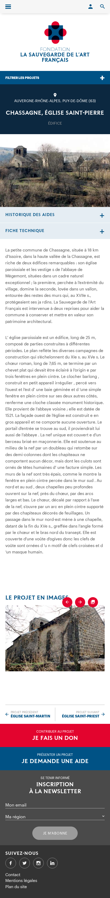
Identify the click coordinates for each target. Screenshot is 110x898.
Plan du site (16, 886)
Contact (12, 874)
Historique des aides (30, 215)
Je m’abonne (55, 833)
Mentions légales (21, 880)
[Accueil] (55, 42)
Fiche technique (24, 231)
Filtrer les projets (22, 77)
